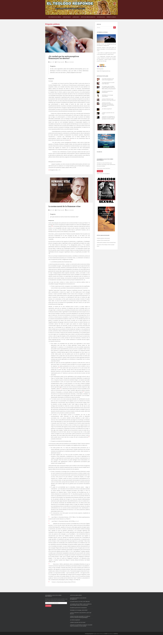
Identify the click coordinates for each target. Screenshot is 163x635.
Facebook (99, 151)
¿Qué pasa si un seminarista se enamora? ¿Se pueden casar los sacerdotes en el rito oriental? (108, 117)
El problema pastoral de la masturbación (107, 92)
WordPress (116, 633)
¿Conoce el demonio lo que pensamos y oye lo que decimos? (109, 99)
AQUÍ (112, 54)
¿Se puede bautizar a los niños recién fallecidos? (108, 83)
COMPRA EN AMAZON (67, 17)
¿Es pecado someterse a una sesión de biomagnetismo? (108, 79)
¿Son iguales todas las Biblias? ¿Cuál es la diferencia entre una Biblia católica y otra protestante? (109, 87)
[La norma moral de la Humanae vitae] (69, 190)
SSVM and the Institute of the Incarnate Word (106, 242)
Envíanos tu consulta (111, 17)
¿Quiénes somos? (76, 17)
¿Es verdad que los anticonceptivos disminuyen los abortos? (63, 57)
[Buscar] (114, 27)
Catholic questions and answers (103, 238)
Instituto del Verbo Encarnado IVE (88, 17)
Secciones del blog (101, 17)
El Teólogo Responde (89, 633)
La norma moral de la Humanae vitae (64, 206)
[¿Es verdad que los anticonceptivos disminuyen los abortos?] (69, 39)
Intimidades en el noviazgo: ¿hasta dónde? (107, 95)
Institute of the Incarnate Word (103, 240)
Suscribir (100, 171)
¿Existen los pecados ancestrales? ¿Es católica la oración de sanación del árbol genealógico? (108, 104)
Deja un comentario (70, 62)
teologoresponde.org (111, 44)
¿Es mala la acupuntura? (107, 108)
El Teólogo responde (60, 62)
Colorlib (105, 633)
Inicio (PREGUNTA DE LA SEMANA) (55, 17)
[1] (70, 140)
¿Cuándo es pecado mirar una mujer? (108, 113)
